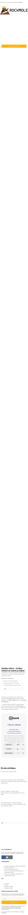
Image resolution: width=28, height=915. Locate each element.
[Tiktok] (11, 857)
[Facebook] (3, 857)
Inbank (20, 2)
